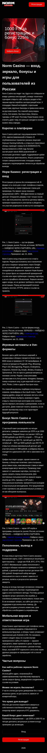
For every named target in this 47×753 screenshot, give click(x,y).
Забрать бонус (13, 51)
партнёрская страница (25, 336)
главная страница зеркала (18, 537)
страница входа (31, 333)
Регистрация (36, 4)
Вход (23, 732)
